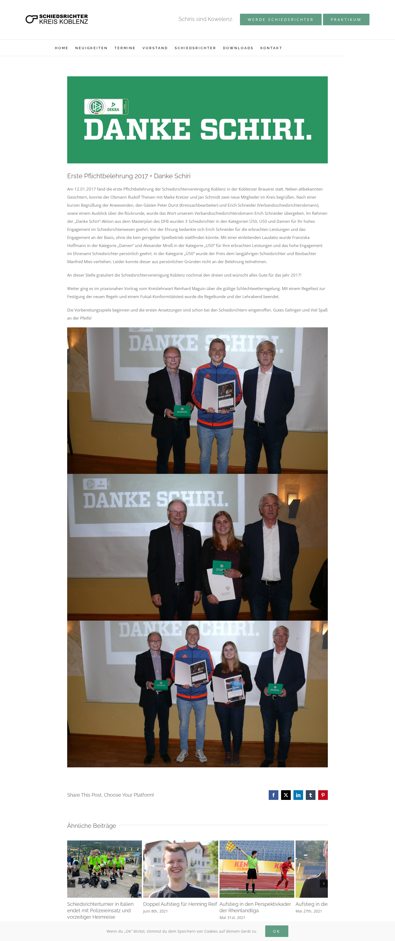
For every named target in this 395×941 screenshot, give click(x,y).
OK (277, 931)
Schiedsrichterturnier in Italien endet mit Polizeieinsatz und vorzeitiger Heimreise (107, 919)
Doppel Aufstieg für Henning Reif (191, 912)
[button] (71, 888)
